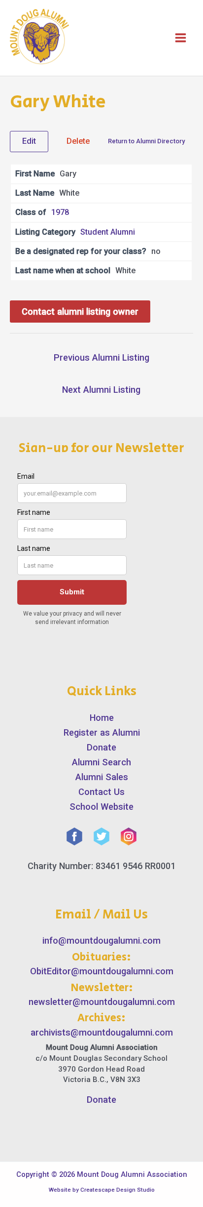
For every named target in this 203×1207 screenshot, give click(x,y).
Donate (101, 747)
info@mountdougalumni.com (101, 940)
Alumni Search (101, 762)
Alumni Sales (101, 777)
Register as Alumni (102, 732)
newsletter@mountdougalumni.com (102, 1002)
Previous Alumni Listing (101, 357)
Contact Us (101, 792)
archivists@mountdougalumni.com (102, 1032)
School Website (101, 806)
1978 (60, 212)
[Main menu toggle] (180, 37)
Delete (78, 141)
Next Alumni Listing (101, 389)
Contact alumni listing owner (80, 311)
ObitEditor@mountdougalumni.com (101, 971)
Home (102, 717)
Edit (29, 141)
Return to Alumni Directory (146, 141)
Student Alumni (107, 232)
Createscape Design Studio (117, 1189)
